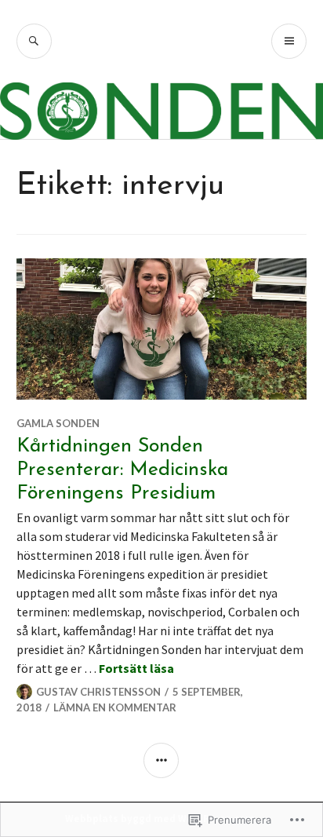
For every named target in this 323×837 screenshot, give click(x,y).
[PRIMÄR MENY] (289, 41)
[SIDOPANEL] (161, 760)
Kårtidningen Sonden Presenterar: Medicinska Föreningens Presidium (122, 470)
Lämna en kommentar (114, 707)
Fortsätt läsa (136, 668)
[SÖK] (34, 41)
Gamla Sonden (58, 423)
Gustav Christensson (98, 691)
